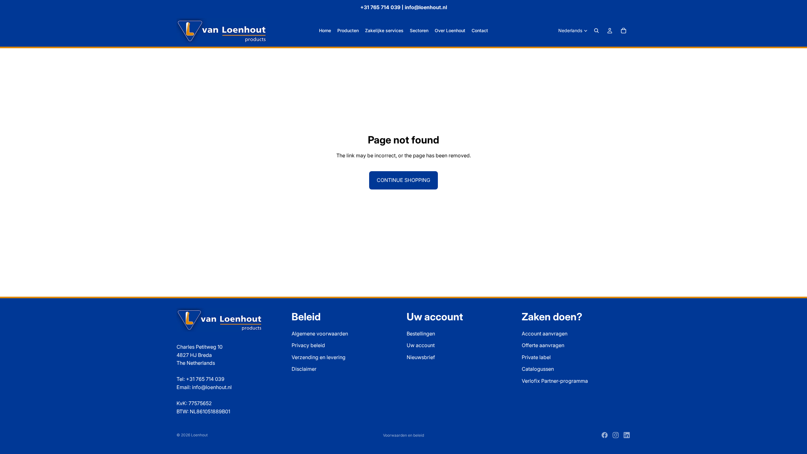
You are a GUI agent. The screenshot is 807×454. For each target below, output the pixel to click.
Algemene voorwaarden (320, 333)
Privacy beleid (308, 345)
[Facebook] (604, 435)
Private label (536, 357)
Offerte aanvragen (543, 345)
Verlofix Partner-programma (555, 381)
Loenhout (199, 435)
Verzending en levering (318, 357)
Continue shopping (403, 180)
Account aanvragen (544, 333)
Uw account (421, 345)
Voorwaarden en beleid (403, 435)
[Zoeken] (596, 31)
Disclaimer (304, 369)
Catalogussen (538, 369)
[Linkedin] (626, 435)
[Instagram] (615, 435)
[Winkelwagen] (623, 31)
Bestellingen (421, 333)
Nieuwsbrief (421, 357)
